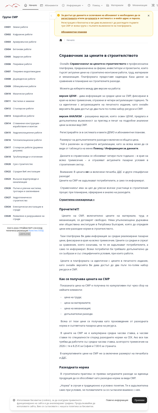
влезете (92, 18)
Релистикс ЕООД (36, 230)
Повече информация (117, 400)
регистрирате (69, 18)
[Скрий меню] (52, 15)
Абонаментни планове (74, 31)
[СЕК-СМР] (12, 5)
